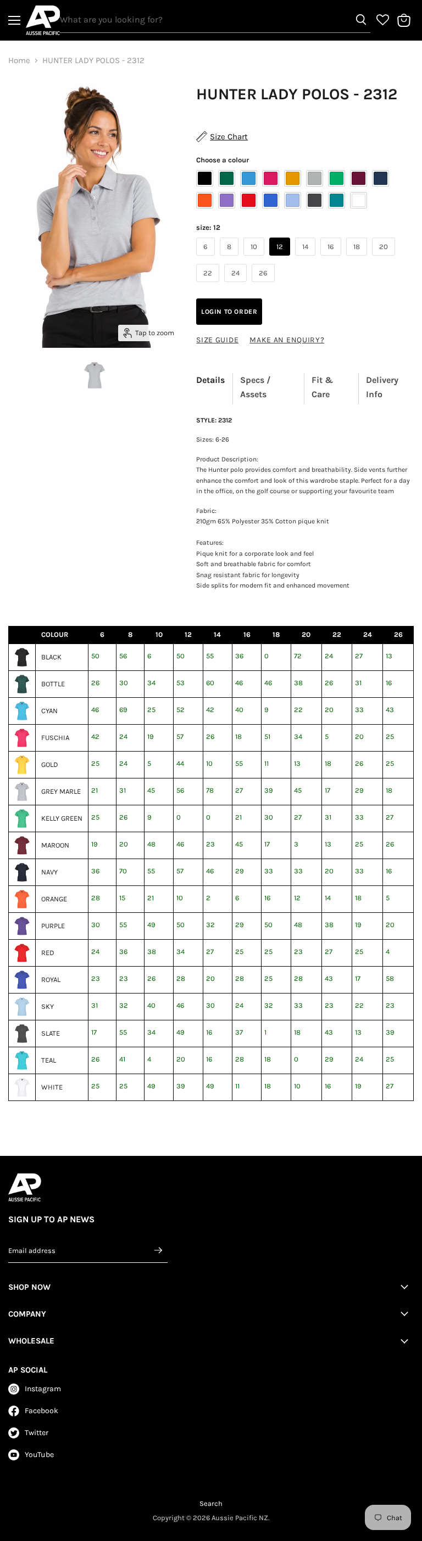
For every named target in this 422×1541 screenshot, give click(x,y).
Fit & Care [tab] (322, 387)
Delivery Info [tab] (382, 387)
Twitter (36, 1432)
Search (211, 1503)
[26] (264, 285)
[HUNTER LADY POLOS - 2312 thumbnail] (94, 375)
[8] (230, 258)
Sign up (159, 1250)
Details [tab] (210, 380)
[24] (236, 285)
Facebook (41, 1410)
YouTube (39, 1454)
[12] (281, 258)
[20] (385, 258)
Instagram (43, 1388)
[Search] (361, 19)
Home (19, 60)
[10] (255, 258)
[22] (209, 285)
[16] (332, 258)
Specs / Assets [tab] (255, 387)
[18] (358, 258)
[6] (207, 258)
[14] (306, 258)
